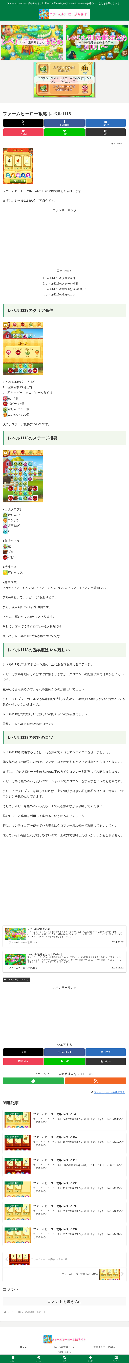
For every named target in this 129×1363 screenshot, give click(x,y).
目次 (60, 270)
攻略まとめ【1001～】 (106, 1347)
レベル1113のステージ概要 (62, 283)
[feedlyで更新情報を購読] (33, 1080)
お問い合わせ (64, 1352)
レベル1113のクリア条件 (60, 278)
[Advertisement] (64, 236)
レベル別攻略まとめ (64, 1347)
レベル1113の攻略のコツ (60, 294)
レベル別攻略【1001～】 (17, 979)
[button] (105, 132)
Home (23, 1347)
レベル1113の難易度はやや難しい (66, 289)
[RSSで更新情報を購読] (95, 1080)
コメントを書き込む (64, 1301)
